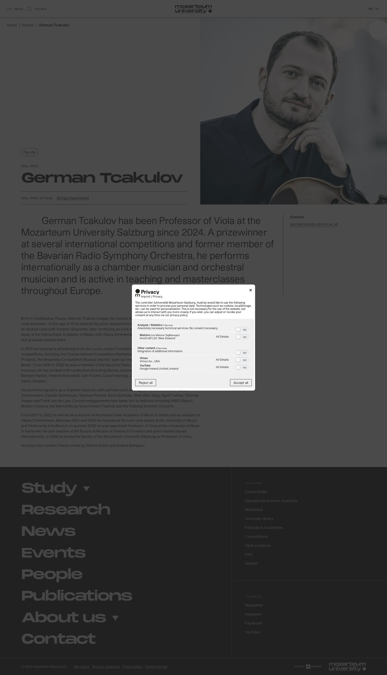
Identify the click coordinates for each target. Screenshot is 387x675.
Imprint (145, 296)
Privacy (158, 296)
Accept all (241, 383)
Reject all (146, 383)
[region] (193, 348)
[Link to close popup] (250, 291)
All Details (222, 336)
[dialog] (193, 337)
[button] (238, 330)
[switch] (242, 329)
